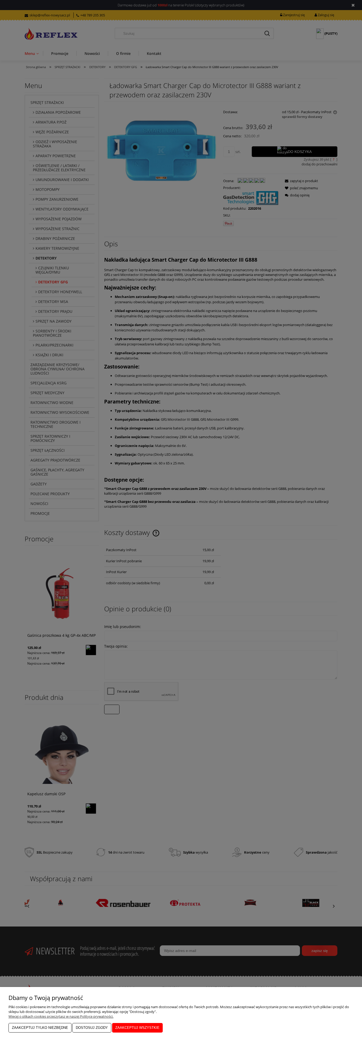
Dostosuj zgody (92, 1028)
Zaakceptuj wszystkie (137, 1028)
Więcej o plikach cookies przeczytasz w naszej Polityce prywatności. (60, 1016)
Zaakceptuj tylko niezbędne (40, 1028)
